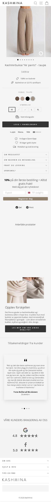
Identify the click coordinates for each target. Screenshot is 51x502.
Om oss (6, 461)
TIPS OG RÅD (9, 473)
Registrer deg (25, 198)
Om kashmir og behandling (19, 160)
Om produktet (12, 155)
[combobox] (29, 192)
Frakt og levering (14, 165)
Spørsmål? (10, 171)
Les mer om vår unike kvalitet (25, 329)
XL (38, 109)
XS (12, 109)
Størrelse (25, 105)
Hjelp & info (9, 467)
